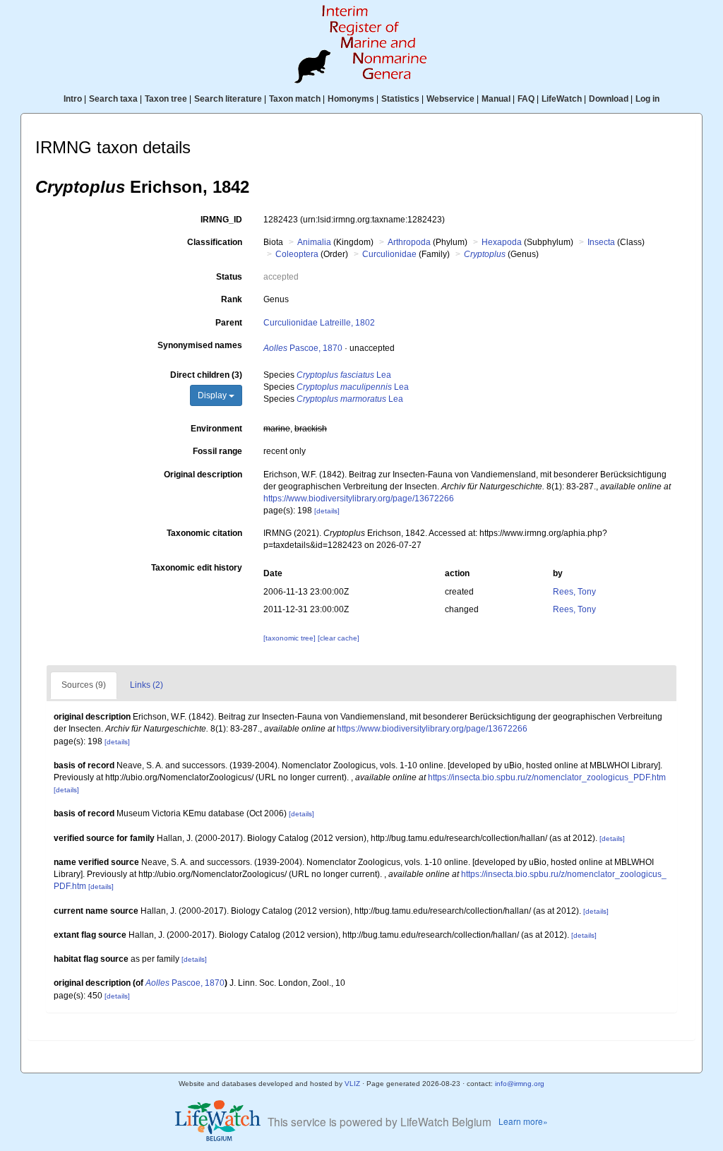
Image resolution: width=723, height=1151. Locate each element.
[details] (327, 511)
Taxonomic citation (204, 533)
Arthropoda (409, 242)
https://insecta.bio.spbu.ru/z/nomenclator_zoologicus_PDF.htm (547, 777)
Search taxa (113, 99)
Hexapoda (502, 242)
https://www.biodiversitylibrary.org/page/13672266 (358, 498)
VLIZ (352, 1083)
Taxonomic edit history (196, 568)
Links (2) (146, 685)
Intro (73, 99)
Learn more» (523, 1121)
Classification (214, 242)
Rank (231, 299)
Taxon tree (166, 99)
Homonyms (351, 99)
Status (229, 277)
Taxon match (295, 99)
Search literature (228, 99)
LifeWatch (562, 99)
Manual (496, 99)
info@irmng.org (519, 1083)
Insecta (601, 242)
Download (608, 99)
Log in (647, 99)
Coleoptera (296, 254)
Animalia (314, 242)
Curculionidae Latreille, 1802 (319, 323)
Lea (344, 375)
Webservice (450, 99)
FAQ (526, 99)
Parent (228, 323)
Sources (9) (83, 685)
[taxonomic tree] (290, 638)
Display (213, 395)
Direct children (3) (206, 375)
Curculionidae (389, 254)
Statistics (400, 99)
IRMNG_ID (221, 220)
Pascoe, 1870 (302, 348)
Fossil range (217, 451)
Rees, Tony (574, 592)
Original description (203, 474)
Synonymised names (199, 345)
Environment (216, 429)
